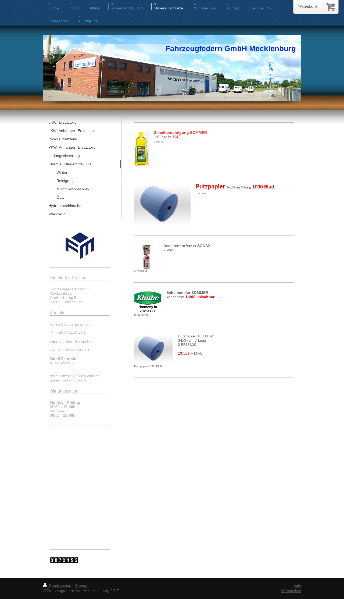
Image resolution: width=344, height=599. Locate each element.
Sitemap (81, 585)
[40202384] (146, 257)
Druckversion (60, 585)
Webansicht (291, 591)
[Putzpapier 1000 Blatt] (153, 349)
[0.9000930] (147, 301)
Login (296, 585)
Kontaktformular (73, 380)
